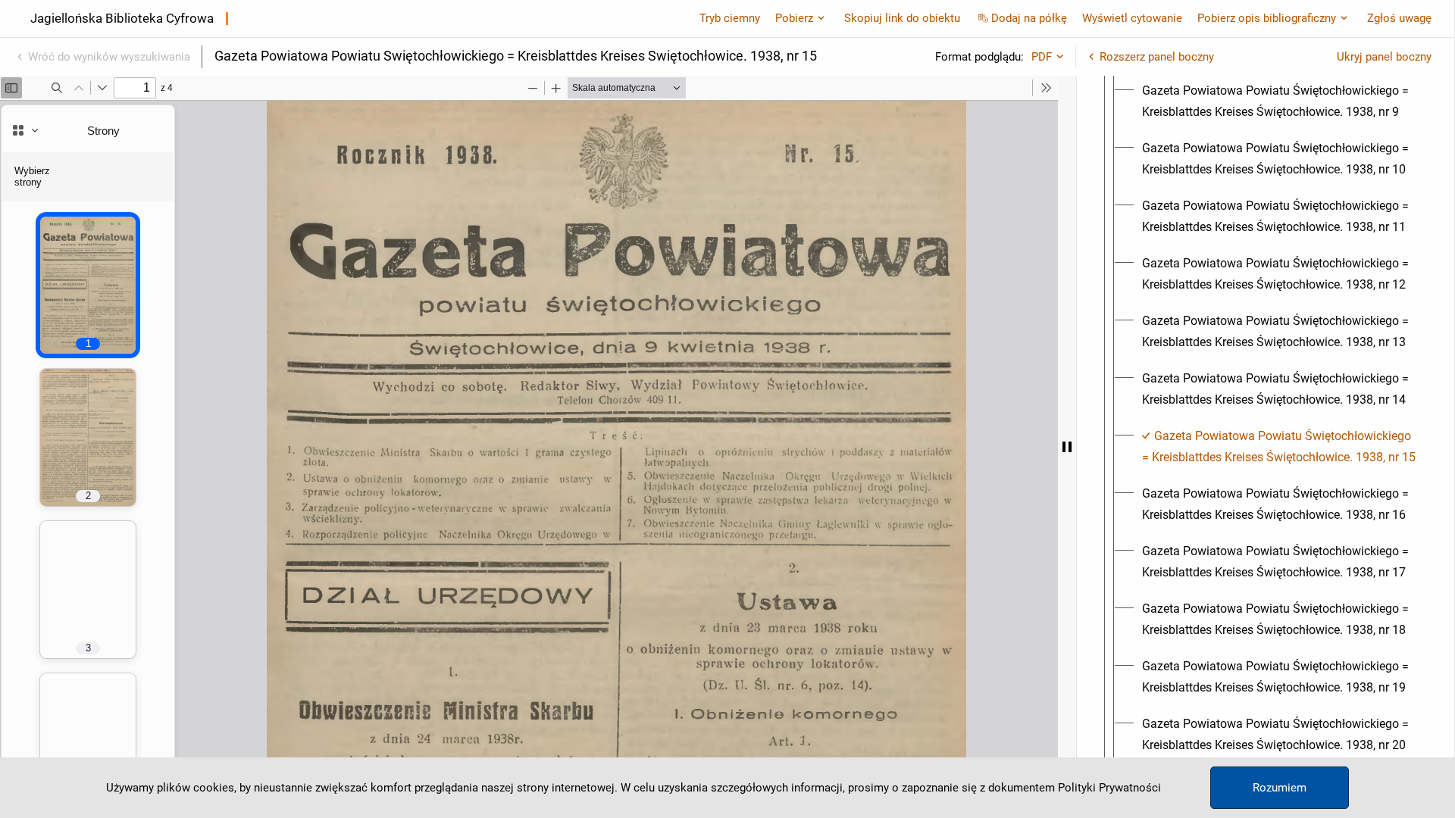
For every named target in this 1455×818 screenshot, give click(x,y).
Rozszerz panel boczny (1157, 57)
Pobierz (794, 18)
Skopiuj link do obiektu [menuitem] (902, 18)
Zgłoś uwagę (1399, 18)
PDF (1041, 57)
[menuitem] (1279, 101)
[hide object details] (1067, 447)
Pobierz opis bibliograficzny (1266, 18)
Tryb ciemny (729, 18)
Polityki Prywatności (1109, 788)
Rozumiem (1279, 788)
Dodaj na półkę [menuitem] (1029, 18)
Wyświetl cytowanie (1132, 18)
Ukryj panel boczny (1384, 57)
